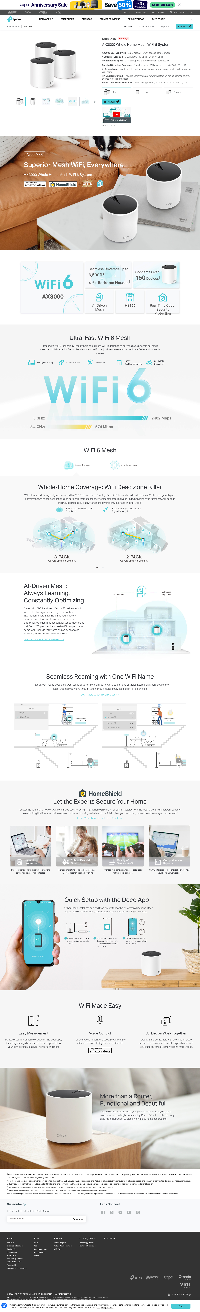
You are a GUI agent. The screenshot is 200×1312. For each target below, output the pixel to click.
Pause (90, 759)
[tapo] (168, 1277)
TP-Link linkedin (129, 1212)
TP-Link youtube (120, 1212)
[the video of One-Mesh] (56, 736)
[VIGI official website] (58, 12)
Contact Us (11, 1249)
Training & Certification (87, 1246)
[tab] (20, 101)
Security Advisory (40, 1249)
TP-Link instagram (112, 1212)
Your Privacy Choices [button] (15, 1259)
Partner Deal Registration (63, 1246)
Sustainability (12, 1252)
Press (36, 1238)
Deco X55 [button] (28, 26)
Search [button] (191, 19)
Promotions (109, 1238)
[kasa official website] (12, 12)
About (10, 1238)
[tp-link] (136, 1277)
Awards (36, 1255)
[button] (52, 66)
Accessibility (12, 1265)
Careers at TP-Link (14, 1262)
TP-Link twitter (138, 1212)
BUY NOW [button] (183, 26)
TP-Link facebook (103, 1212)
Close (179, 5)
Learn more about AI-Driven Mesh (44, 639)
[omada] (185, 1277)
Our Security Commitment (17, 1268)
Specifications (146, 26)
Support (127, 12)
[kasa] (152, 1277)
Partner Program (60, 1243)
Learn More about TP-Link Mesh (100, 694)
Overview (127, 26)
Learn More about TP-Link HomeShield (100, 817)
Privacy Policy (12, 1255)
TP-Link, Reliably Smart (14, 18)
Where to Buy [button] (158, 12)
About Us (10, 1243)
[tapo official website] (27, 12)
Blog (35, 1246)
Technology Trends (86, 1243)
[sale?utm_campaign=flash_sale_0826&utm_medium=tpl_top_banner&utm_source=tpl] (100, 5)
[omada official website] (43, 12)
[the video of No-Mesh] (144, 736)
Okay (181, 1306)
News (36, 1243)
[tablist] (52, 102)
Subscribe (78, 1219)
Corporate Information (15, 1246)
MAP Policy (58, 1249)
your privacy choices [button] (104, 1307)
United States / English (183, 12)
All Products (13, 26)
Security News (39, 1252)
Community (141, 12)
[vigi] (185, 1285)
